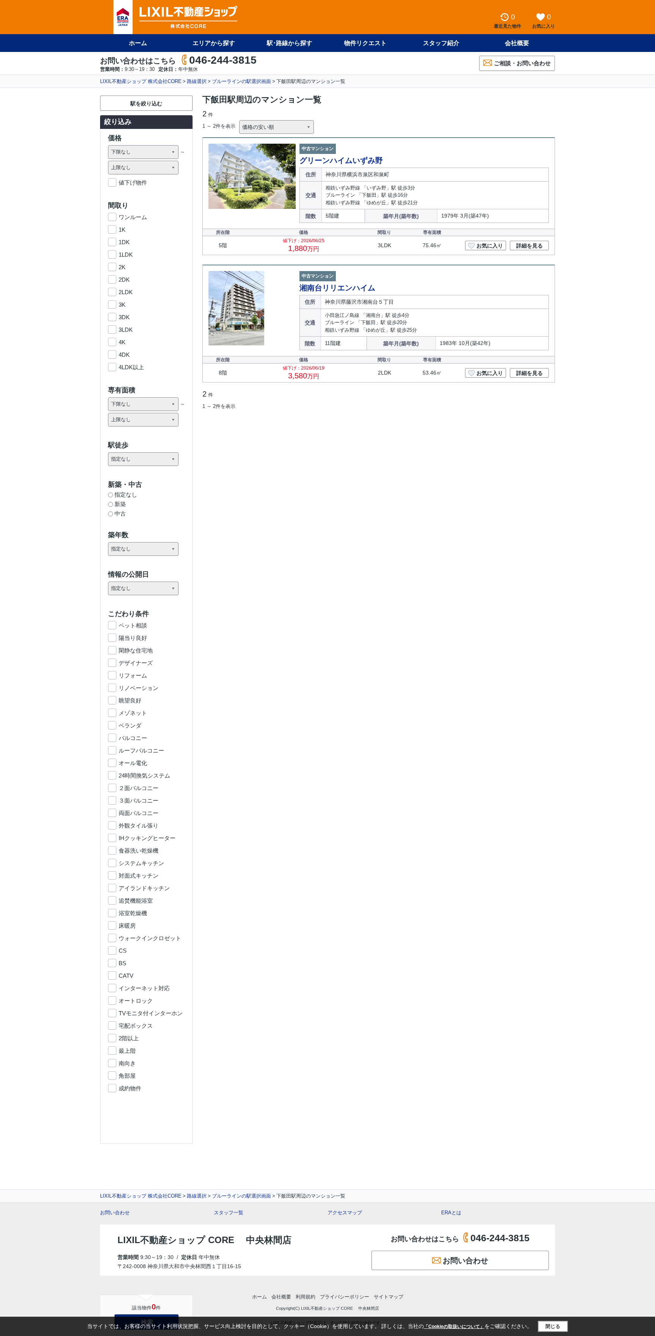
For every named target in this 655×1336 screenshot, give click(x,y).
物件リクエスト (365, 43)
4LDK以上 (131, 367)
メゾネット (133, 713)
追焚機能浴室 (136, 900)
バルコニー (133, 738)
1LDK (126, 254)
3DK (124, 317)
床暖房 (127, 925)
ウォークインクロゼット (150, 938)
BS (122, 963)
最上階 (127, 1050)
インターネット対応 (144, 988)
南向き (127, 1063)
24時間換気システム (144, 775)
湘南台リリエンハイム (337, 288)
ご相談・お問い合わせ (522, 63)
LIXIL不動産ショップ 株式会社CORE (141, 81)
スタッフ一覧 (228, 1212)
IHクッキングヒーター (147, 838)
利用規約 (305, 1297)
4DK (124, 354)
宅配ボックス (136, 1025)
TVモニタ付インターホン (151, 1013)
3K (122, 304)
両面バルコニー (138, 813)
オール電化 (133, 763)
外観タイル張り (138, 825)
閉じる (552, 1326)
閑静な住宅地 (136, 650)
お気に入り (489, 246)
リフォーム (133, 675)
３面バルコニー (138, 800)
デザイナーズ (136, 663)
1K (122, 229)
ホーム (138, 43)
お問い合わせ (115, 1212)
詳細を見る (529, 246)
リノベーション (138, 688)
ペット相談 (133, 625)
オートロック (136, 1000)
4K (122, 342)
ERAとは (451, 1212)
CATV (126, 975)
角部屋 (127, 1076)
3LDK (126, 329)
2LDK (126, 292)
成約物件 (130, 1088)
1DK (124, 242)
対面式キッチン (138, 875)
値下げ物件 (133, 182)
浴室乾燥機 (133, 913)
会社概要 (517, 43)
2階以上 (129, 1038)
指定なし (125, 494)
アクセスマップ (345, 1212)
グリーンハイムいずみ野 (341, 160)
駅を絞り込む (146, 103)
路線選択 (197, 81)
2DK (124, 279)
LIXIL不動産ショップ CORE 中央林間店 (204, 1240)
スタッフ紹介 (441, 43)
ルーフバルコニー (141, 750)
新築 (120, 504)
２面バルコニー (138, 788)
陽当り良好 (133, 638)
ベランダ (130, 725)
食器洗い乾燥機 (138, 850)
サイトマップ (388, 1297)
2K (122, 267)
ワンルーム (133, 217)
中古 (120, 513)
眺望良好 (130, 700)
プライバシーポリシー (344, 1297)
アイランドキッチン (144, 888)
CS (123, 950)
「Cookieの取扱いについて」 (454, 1326)
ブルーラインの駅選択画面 (241, 81)
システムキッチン (141, 863)
